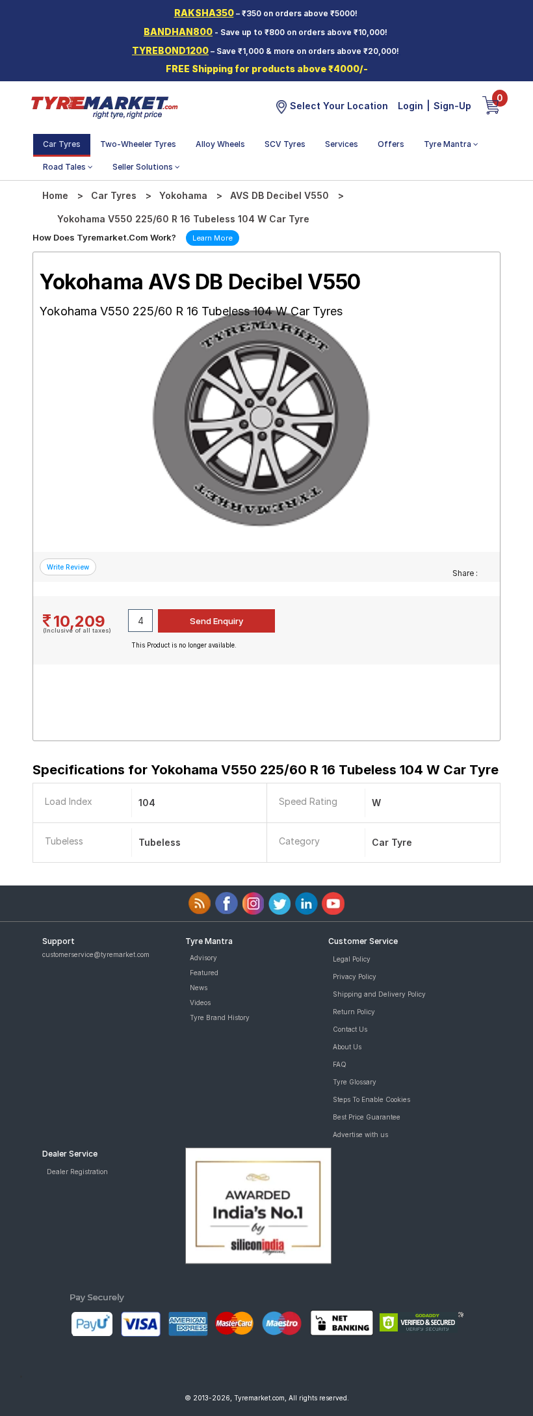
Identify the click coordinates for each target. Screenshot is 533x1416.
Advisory (203, 958)
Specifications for (265, 770)
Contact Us (350, 1029)
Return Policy (354, 1012)
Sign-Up (452, 105)
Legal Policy (351, 959)
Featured (204, 973)
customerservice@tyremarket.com (96, 954)
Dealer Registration (77, 1171)
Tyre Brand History (220, 1017)
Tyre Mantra (448, 144)
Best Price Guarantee (366, 1117)
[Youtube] (333, 903)
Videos (200, 1002)
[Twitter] (279, 903)
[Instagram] (253, 903)
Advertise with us (360, 1134)
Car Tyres (62, 144)
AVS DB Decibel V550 (279, 195)
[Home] (104, 106)
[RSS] (199, 903)
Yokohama (183, 195)
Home (55, 195)
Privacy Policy (354, 976)
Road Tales (65, 167)
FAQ (339, 1064)
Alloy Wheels (220, 144)
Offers (391, 144)
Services (341, 144)
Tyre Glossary (354, 1082)
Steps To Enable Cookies (371, 1099)
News (198, 987)
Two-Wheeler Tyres (138, 144)
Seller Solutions (143, 167)
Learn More (212, 238)
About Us (347, 1047)
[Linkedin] (306, 903)
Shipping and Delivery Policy (379, 994)
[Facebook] (226, 903)
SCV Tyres (285, 144)
